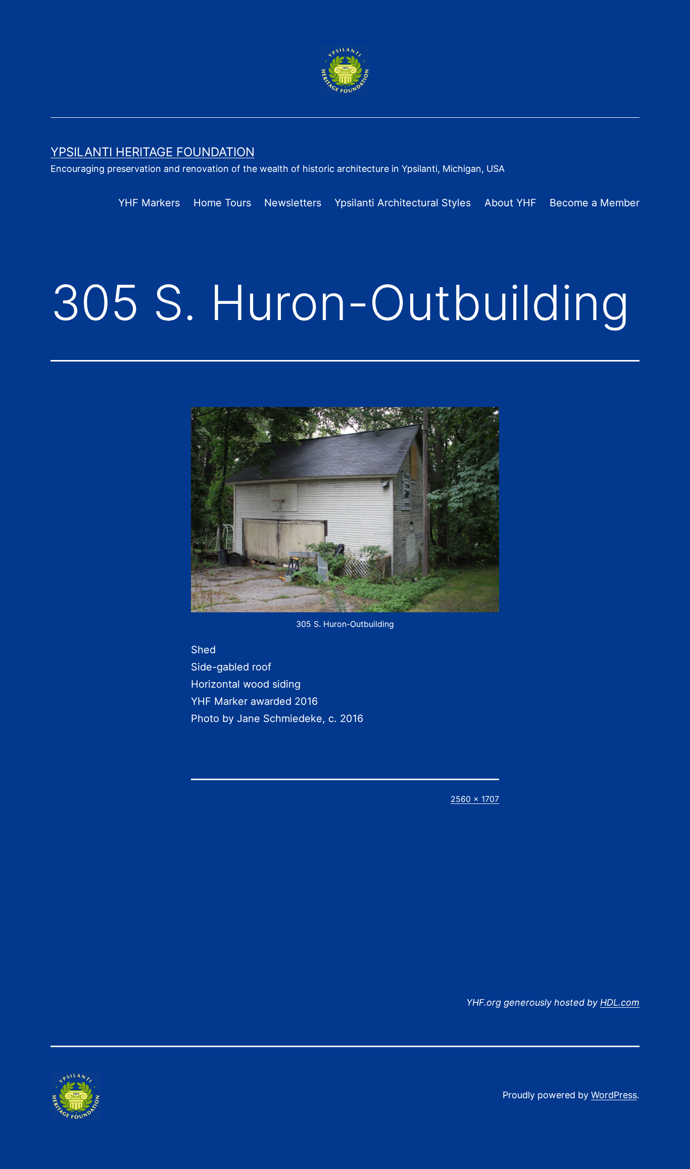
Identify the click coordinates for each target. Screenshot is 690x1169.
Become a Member (594, 203)
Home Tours (222, 203)
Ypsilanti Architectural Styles (402, 203)
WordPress (614, 1095)
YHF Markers (149, 203)
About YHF (510, 203)
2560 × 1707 (475, 799)
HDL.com (619, 1002)
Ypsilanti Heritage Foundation (153, 152)
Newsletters (292, 203)
